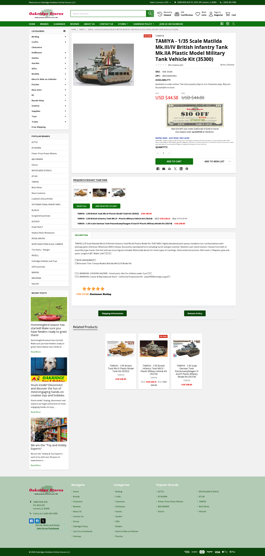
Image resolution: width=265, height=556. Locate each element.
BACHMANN (37, 159)
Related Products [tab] (85, 327)
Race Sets (37, 89)
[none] (103, 64)
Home (32, 24)
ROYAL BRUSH (38, 238)
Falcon (35, 164)
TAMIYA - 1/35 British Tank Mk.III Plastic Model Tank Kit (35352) (121, 368)
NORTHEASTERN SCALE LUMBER (47, 244)
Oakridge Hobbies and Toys (44, 261)
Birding (35, 36)
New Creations (38, 193)
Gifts (34, 68)
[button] (214, 161)
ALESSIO (36, 221)
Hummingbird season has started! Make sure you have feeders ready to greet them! (49, 330)
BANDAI (35, 272)
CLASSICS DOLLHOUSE (42, 198)
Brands (44, 24)
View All (35, 283)
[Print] (169, 168)
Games (35, 57)
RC (33, 95)
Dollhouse (37, 52)
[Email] (163, 168)
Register (218, 15)
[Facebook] (221, 23)
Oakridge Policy (142, 24)
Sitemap (77, 536)
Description (81, 235)
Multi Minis (37, 187)
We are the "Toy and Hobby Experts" (49, 446)
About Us (89, 24)
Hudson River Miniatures (43, 232)
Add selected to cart (106, 206)
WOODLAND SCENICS (42, 170)
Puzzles (35, 84)
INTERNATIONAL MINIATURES (46, 204)
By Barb (35, 210)
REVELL (35, 255)
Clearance (59, 24)
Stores (122, 24)
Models (35, 73)
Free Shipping (39, 127)
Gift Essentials (38, 266)
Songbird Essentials (41, 215)
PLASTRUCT (37, 227)
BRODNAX (36, 278)
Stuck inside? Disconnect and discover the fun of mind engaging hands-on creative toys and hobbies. (48, 390)
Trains (35, 121)
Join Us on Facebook (171, 24)
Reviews (74, 24)
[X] (233, 23)
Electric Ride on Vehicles (44, 79)
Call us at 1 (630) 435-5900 (45, 513)
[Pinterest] (186, 168)
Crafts (35, 41)
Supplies (36, 111)
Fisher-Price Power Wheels (44, 153)
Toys (34, 116)
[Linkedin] (181, 168)
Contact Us (106, 24)
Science (35, 105)
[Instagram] (227, 23)
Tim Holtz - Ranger (41, 249)
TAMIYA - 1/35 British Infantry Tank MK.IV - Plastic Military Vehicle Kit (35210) (154, 370)
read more (36, 351)
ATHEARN (36, 147)
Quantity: (161, 147)
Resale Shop (38, 100)
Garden (35, 63)
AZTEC (35, 142)
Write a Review (227, 64)
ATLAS (35, 176)
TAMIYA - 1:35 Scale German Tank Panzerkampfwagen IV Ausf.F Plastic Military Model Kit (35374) (186, 371)
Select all (82, 206)
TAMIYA (35, 181)
